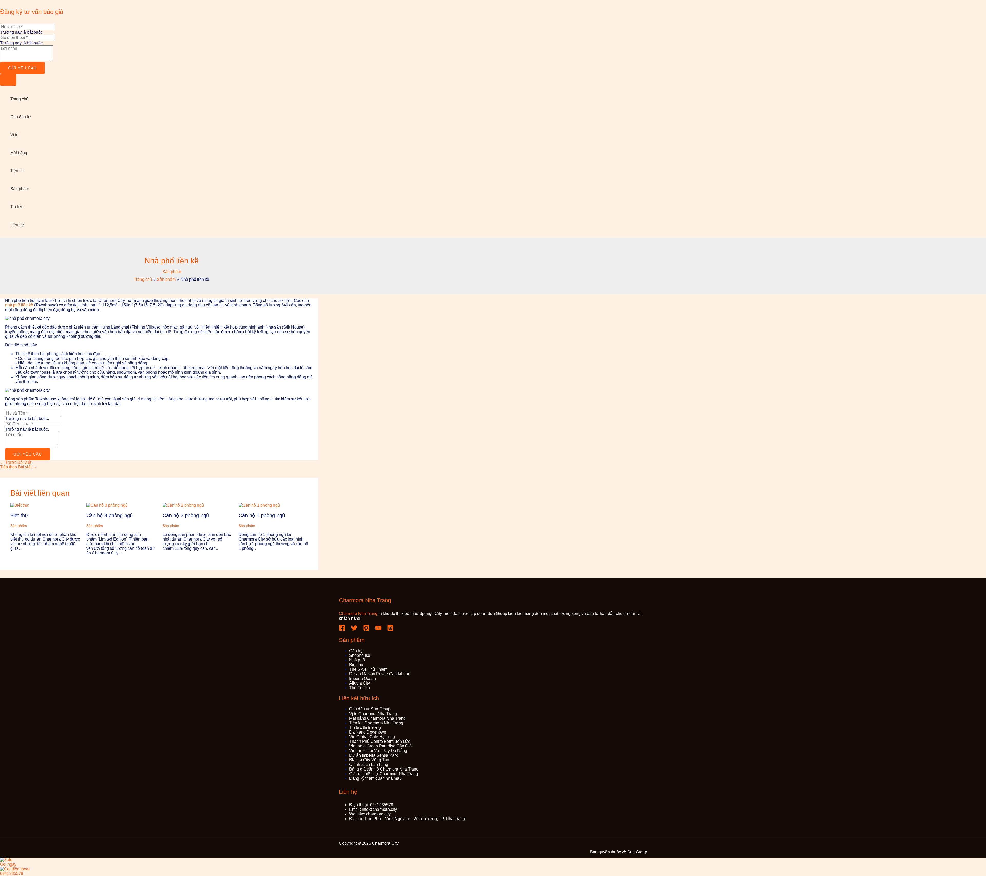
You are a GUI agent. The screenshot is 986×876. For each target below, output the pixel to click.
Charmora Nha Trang (358, 613)
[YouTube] (378, 630)
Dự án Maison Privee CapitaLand (379, 674)
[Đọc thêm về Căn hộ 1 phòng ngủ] (259, 505)
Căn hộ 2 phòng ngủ (186, 515)
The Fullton (359, 688)
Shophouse (359, 655)
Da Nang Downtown (367, 732)
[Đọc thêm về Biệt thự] (19, 505)
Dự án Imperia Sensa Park (373, 755)
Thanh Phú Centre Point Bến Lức (379, 741)
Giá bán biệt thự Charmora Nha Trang (383, 774)
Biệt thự (19, 515)
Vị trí (14, 135)
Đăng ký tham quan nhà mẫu (375, 778)
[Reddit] (390, 630)
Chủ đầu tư (20, 117)
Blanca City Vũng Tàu (369, 760)
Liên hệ (17, 225)
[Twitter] (354, 630)
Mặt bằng (18, 153)
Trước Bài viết (15, 462)
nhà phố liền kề (19, 305)
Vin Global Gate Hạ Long (372, 737)
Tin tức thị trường (365, 727)
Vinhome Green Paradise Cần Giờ (380, 746)
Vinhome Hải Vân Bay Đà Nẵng (378, 750)
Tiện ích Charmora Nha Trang (376, 723)
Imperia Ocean (362, 678)
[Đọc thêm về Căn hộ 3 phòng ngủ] (107, 505)
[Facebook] (342, 630)
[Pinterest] (366, 630)
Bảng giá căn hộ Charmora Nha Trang (384, 769)
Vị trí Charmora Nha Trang (373, 713)
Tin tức (16, 207)
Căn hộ (356, 651)
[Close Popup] (8, 80)
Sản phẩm (19, 189)
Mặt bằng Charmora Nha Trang (377, 718)
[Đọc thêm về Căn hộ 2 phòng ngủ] (183, 505)
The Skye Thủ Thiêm (368, 669)
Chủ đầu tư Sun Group (370, 709)
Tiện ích (17, 171)
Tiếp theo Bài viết (18, 467)
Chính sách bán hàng (368, 764)
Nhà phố (357, 660)
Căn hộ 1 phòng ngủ (262, 515)
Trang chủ (19, 99)
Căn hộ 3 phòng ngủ (109, 515)
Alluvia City (359, 683)
